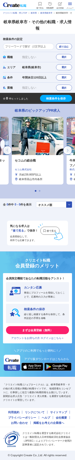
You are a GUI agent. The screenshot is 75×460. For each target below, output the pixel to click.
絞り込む (64, 46)
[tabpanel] (37, 150)
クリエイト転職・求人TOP (15, 13)
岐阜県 (34, 13)
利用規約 (13, 412)
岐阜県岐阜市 (46, 13)
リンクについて (35, 412)
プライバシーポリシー (22, 417)
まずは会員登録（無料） (37, 330)
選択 (64, 57)
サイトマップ (58, 412)
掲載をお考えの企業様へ (48, 422)
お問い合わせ (19, 422)
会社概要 (61, 417)
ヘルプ (46, 417)
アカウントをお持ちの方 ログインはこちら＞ (37, 338)
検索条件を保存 (56, 98)
